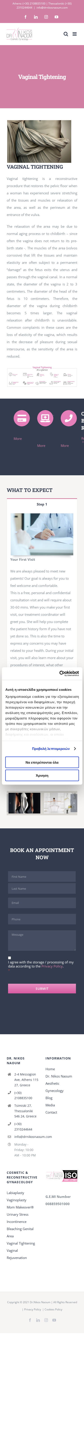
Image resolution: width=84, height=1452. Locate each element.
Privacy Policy (52, 966)
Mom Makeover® (20, 1207)
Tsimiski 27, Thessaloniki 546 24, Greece (25, 1111)
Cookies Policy (53, 1309)
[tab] (42, 504)
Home (50, 1069)
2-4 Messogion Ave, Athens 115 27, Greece (26, 1079)
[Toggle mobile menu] (75, 34)
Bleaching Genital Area (20, 1232)
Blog (48, 1098)
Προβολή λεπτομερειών (51, 749)
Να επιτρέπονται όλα (42, 762)
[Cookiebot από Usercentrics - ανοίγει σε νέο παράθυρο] (60, 674)
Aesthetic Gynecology (54, 1087)
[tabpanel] (42, 615)
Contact (51, 1112)
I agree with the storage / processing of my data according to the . (41, 964)
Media (50, 1105)
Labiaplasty (15, 1192)
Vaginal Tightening (21, 1243)
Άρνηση (42, 775)
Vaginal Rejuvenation (17, 1254)
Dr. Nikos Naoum (58, 1076)
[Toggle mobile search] (66, 34)
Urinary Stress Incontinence (17, 1218)
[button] (10, 803)
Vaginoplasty (16, 1200)
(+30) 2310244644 (23, 1126)
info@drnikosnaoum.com (52, 7)
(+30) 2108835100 (34, 3)
